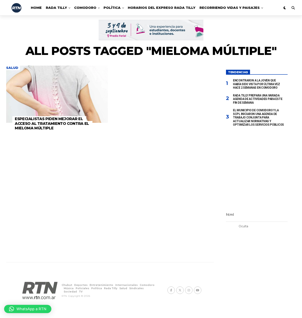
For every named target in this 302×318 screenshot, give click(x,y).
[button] (27, 309)
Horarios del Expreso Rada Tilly (161, 8)
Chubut (67, 285)
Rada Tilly (56, 8)
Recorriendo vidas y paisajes (229, 8)
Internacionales (126, 285)
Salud (123, 288)
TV (81, 291)
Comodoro (85, 8)
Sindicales (136, 288)
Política (112, 8)
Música (69, 288)
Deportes (81, 285)
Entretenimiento (101, 285)
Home (36, 8)
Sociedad (70, 291)
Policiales (82, 288)
